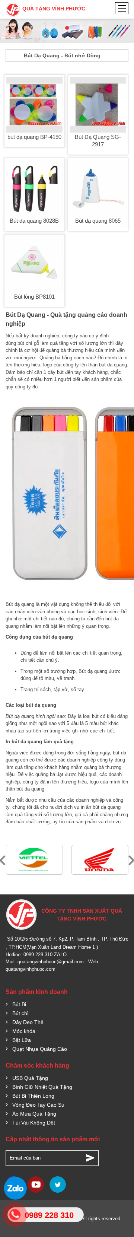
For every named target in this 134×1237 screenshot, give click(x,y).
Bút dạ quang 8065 (98, 220)
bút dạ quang (113, 365)
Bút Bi (19, 1004)
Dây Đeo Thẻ (28, 1022)
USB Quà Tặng (30, 1078)
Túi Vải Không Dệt (33, 1123)
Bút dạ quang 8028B (34, 220)
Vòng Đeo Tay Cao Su (38, 1105)
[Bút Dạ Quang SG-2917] (98, 105)
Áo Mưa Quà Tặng (34, 1114)
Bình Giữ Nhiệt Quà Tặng (42, 1087)
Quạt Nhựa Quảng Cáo (39, 1049)
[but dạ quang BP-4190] (34, 105)
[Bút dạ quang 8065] (98, 188)
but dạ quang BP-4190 (34, 137)
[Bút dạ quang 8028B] (34, 188)
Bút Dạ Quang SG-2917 (98, 140)
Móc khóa (23, 1031)
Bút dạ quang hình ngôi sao (35, 716)
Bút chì (20, 1013)
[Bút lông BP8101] (34, 264)
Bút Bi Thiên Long (33, 1096)
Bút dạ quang (20, 604)
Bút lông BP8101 (34, 296)
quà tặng (59, 343)
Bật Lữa (21, 1040)
